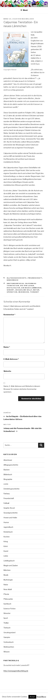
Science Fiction (9, 609)
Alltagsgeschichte (17, 278)
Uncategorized (9, 632)
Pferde (6, 594)
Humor (6, 522)
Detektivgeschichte (11, 489)
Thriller (6, 623)
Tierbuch (6, 628)
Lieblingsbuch (9, 561)
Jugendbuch (8, 527)
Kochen (6, 537)
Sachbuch (7, 604)
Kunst (5, 551)
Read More (41, 697)
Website (7, 371)
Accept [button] (32, 697)
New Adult (7, 589)
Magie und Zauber (10, 565)
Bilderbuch (7, 474)
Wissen (6, 652)
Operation (12, 292)
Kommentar (9, 315)
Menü (25, 10)
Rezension (24, 292)
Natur (36, 290)
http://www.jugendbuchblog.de (15, 671)
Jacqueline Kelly (23, 290)
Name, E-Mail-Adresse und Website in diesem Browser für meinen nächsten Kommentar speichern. (21, 389)
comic (5, 484)
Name (6, 347)
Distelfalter (13, 288)
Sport (5, 618)
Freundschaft (35, 278)
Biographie (7, 479)
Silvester (6, 613)
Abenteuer (7, 460)
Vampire (6, 637)
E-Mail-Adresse (11, 359)
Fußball (6, 503)
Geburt (10, 290)
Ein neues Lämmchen (31, 288)
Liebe (5, 556)
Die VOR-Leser (15, 3)
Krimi (5, 546)
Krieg (5, 541)
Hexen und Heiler (10, 518)
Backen (6, 470)
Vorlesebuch (8, 642)
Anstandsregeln (15, 283)
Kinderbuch (13, 280)
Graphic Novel (9, 508)
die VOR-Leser (27, 285)
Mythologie (8, 580)
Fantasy (6, 494)
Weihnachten (8, 647)
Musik (5, 575)
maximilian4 (28, 19)
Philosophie (8, 599)
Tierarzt (34, 292)
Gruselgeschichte (10, 513)
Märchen (6, 570)
